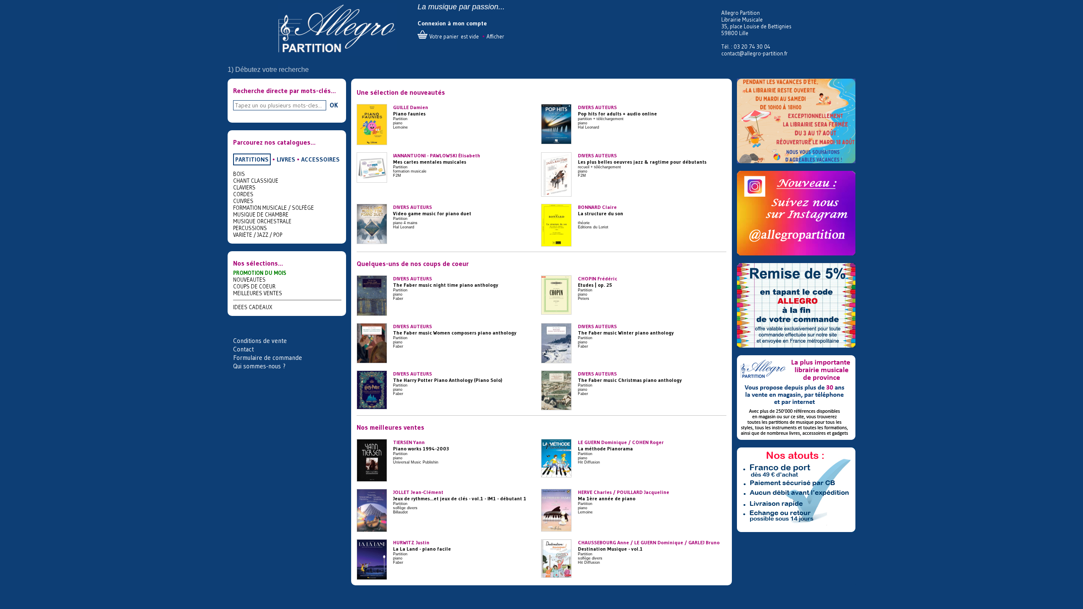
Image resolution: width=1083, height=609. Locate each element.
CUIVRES (243, 201)
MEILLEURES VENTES (257, 293)
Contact (243, 349)
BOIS (239, 173)
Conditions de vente (260, 341)
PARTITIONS (252, 159)
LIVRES (286, 159)
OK (334, 105)
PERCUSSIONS (250, 228)
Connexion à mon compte (452, 23)
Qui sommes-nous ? (259, 366)
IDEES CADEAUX (252, 307)
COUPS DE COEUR (254, 286)
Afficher (495, 36)
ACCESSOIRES (320, 159)
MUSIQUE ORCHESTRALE (262, 221)
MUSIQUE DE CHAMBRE (261, 214)
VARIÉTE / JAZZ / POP (257, 234)
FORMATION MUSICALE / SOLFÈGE (273, 207)
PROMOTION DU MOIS (259, 272)
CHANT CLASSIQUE (255, 180)
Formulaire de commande (267, 358)
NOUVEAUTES (249, 279)
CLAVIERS (244, 187)
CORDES (243, 194)
